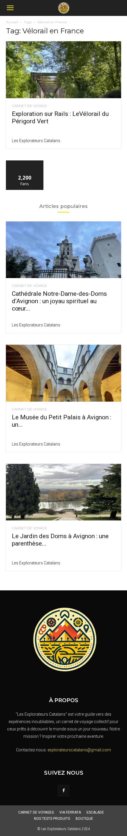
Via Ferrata (70, 812)
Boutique (84, 819)
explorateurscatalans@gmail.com (79, 750)
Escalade (95, 812)
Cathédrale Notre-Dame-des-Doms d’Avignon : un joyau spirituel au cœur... (59, 301)
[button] (10, 8)
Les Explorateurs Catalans (36, 140)
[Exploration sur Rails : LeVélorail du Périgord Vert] (63, 69)
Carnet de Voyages (36, 812)
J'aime (24, 162)
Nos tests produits (52, 819)
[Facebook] (63, 790)
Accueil (12, 22)
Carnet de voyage (29, 106)
